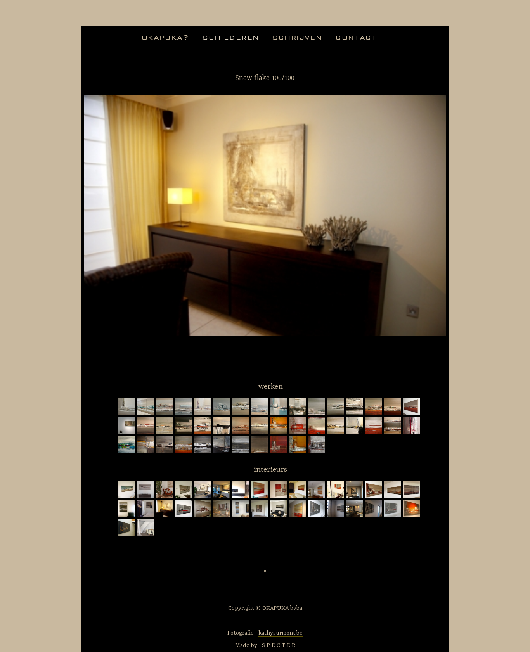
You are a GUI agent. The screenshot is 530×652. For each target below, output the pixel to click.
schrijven (297, 37)
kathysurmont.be (280, 633)
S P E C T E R (278, 645)
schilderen (231, 37)
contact (356, 37)
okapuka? (165, 37)
